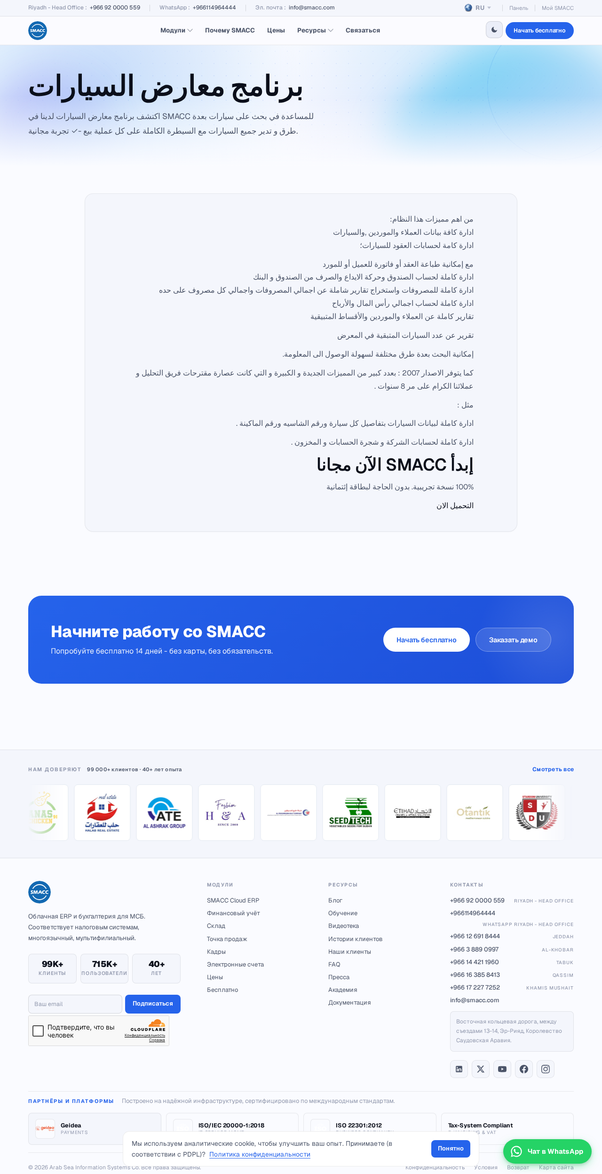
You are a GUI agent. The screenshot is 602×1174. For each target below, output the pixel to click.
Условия (486, 1167)
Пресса (338, 977)
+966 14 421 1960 (512, 962)
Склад (216, 926)
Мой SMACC (558, 7)
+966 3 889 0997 (512, 949)
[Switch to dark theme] (494, 29)
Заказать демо (513, 639)
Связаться (363, 30)
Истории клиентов (355, 939)
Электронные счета (235, 964)
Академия (342, 990)
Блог (335, 900)
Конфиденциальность (435, 1167)
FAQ (334, 964)
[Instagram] (545, 1069)
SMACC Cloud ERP (233, 900)
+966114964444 (214, 7)
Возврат (518, 1167)
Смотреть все (553, 769)
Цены (276, 30)
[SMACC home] (37, 30)
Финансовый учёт (233, 913)
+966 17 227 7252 (512, 987)
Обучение (342, 913)
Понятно (451, 1148)
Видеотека (343, 926)
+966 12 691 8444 (512, 936)
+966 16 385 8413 (512, 975)
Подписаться (153, 1003)
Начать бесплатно (540, 30)
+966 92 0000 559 (115, 7)
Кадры (216, 952)
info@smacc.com (312, 7)
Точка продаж (227, 939)
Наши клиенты (349, 952)
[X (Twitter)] (481, 1069)
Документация (349, 1002)
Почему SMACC (230, 30)
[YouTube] (502, 1069)
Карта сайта (556, 1167)
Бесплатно (222, 990)
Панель (518, 7)
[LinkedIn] (459, 1069)
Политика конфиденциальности (259, 1154)
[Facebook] (524, 1069)
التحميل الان (455, 506)
